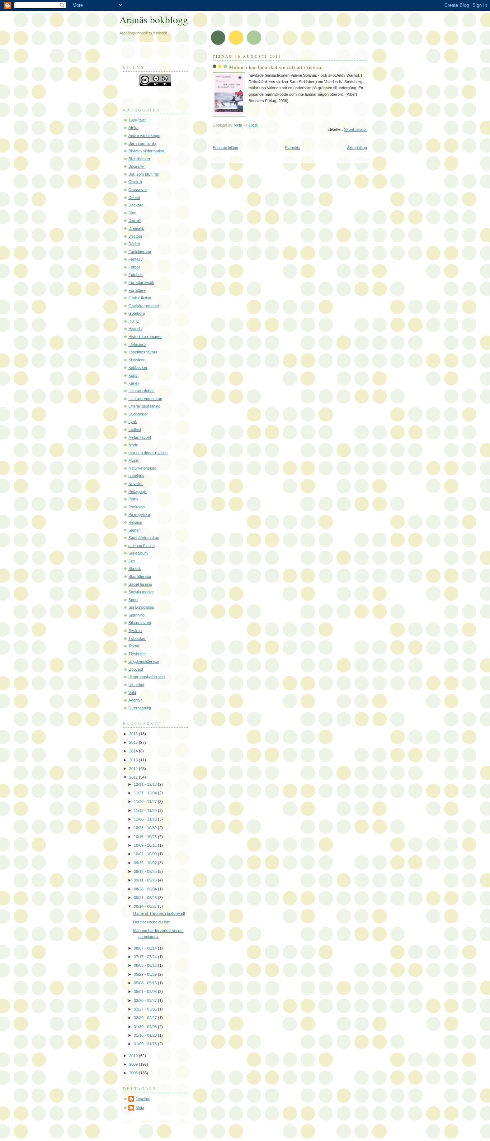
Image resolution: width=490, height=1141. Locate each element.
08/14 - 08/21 (146, 906)
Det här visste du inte (151, 922)
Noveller (135, 483)
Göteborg (136, 313)
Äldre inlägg (357, 148)
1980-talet (137, 120)
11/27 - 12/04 (146, 793)
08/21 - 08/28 (146, 897)
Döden (134, 244)
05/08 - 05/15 (146, 983)
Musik (133, 460)
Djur (132, 213)
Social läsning (140, 584)
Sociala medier (141, 592)
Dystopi (135, 236)
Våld (132, 692)
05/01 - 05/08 (146, 991)
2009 (134, 1064)
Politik (133, 499)
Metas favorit (139, 437)
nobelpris (136, 476)
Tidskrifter (137, 654)
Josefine (143, 1099)
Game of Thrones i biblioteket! (159, 913)
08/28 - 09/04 (146, 889)
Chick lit (135, 182)
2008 (134, 1073)
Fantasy (135, 259)
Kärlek (134, 383)
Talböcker (137, 638)
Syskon (135, 630)
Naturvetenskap (142, 468)
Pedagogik (137, 491)
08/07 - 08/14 (146, 948)
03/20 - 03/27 (146, 1000)
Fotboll (134, 267)
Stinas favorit (139, 623)
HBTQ (134, 321)
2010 (134, 1056)
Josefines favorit (142, 352)
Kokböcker (137, 367)
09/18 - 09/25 (146, 871)
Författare (137, 290)
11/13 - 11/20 (146, 810)
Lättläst (134, 429)
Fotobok (135, 274)
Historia (135, 329)
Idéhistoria (137, 344)
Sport (133, 600)
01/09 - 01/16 (146, 1044)
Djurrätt (134, 220)
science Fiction (141, 545)
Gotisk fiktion (139, 298)
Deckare (135, 205)
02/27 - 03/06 (146, 1009)
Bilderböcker (139, 159)
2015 (134, 742)
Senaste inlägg (225, 148)
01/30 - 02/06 (146, 1026)
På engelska (139, 514)
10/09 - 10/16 (146, 845)
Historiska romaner (145, 336)
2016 (134, 734)
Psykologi (136, 507)
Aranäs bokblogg (153, 19)
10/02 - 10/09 (146, 854)
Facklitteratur (139, 251)
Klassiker (136, 360)
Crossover (137, 189)
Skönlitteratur (355, 129)
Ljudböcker (138, 414)
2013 (134, 760)
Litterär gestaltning (144, 406)
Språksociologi (141, 607)
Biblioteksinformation (146, 151)
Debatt (134, 197)
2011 (134, 777)
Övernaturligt (139, 708)
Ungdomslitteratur (143, 661)
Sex (131, 561)
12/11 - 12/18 (146, 784)
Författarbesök (141, 282)
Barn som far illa (142, 143)
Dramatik (136, 228)
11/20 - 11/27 (146, 801)
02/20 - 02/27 (146, 1018)
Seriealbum (138, 553)
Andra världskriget (144, 135)
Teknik (134, 646)
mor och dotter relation (148, 453)
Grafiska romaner (143, 306)
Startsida (292, 148)
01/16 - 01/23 (146, 1035)
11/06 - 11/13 (146, 819)
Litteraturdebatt (141, 391)
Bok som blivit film (143, 174)
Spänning (136, 615)
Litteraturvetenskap (145, 398)
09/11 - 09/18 (146, 880)
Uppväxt (135, 669)
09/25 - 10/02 (146, 863)
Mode (133, 445)
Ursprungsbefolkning (146, 677)
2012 (134, 768)
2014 (134, 751)
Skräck (134, 568)
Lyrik (132, 421)
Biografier (136, 166)
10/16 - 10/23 (146, 837)
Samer (134, 530)
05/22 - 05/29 (146, 974)
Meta (140, 1108)
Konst (133, 375)
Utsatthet (136, 685)
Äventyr (135, 700)
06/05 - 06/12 (146, 965)
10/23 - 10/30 (146, 828)
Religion (135, 522)
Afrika (133, 127)
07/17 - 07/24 (146, 957)
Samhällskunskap (143, 538)
